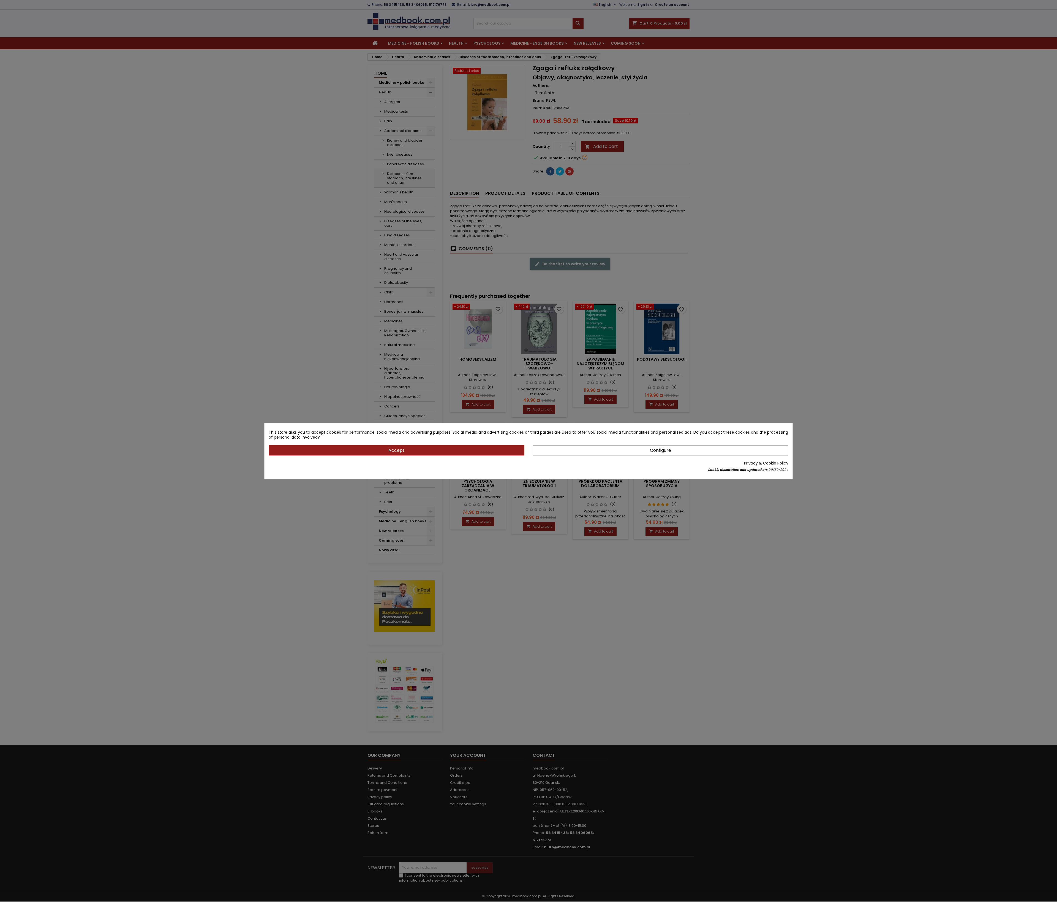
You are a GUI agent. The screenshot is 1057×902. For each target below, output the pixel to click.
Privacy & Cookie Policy (766, 463)
